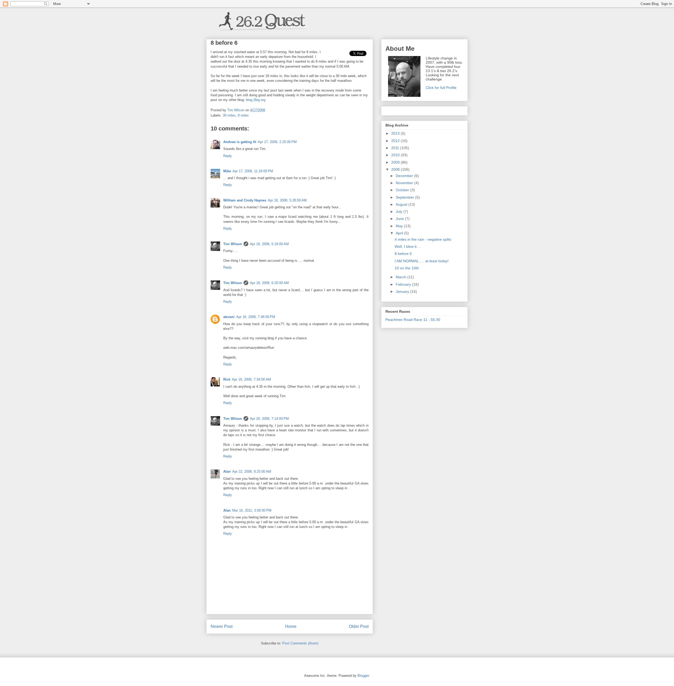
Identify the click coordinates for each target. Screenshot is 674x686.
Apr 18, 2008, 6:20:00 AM (269, 283)
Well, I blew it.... (408, 246)
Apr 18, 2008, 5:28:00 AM (287, 200)
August (402, 204)
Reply (227, 156)
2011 (395, 148)
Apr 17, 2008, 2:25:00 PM (277, 142)
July (399, 211)
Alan (227, 471)
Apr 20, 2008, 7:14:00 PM (269, 419)
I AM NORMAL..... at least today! (422, 261)
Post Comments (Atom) (300, 643)
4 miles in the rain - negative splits (423, 239)
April (400, 233)
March (401, 277)
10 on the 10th (407, 268)
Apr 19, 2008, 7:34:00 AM (251, 379)
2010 (396, 155)
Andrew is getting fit (239, 142)
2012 (396, 141)
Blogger (363, 676)
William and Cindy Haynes (244, 200)
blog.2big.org (255, 100)
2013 (396, 133)
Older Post (359, 626)
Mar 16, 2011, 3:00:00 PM (251, 510)
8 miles (243, 115)
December (405, 176)
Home (290, 626)
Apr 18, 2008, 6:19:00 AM (269, 244)
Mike (227, 171)
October (403, 190)
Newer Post (221, 626)
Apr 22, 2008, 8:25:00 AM (251, 471)
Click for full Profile (441, 87)
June (400, 218)
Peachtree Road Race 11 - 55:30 (412, 319)
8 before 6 (403, 253)
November (405, 183)
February (404, 284)
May (400, 226)
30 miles (229, 115)
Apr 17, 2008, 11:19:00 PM (252, 171)
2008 (396, 169)
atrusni (229, 317)
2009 (396, 162)
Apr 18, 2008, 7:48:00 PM (255, 317)
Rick (226, 379)
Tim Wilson (232, 244)
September (405, 197)
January (403, 291)
